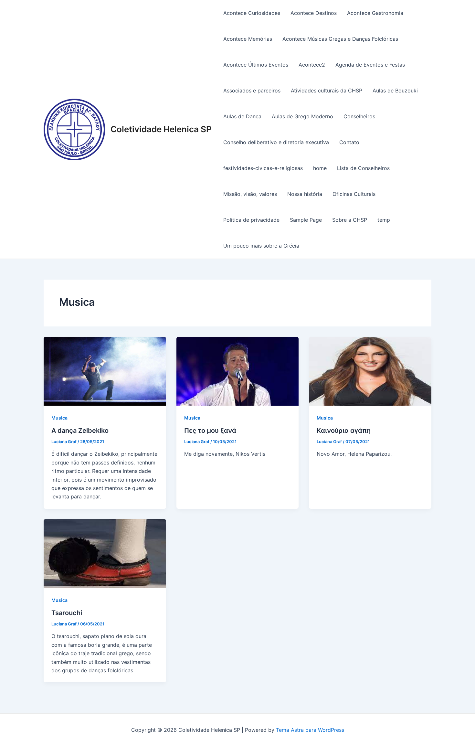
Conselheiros (359, 116)
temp (383, 220)
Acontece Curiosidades (251, 13)
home (320, 168)
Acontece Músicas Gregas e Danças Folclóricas (340, 39)
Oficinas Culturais (353, 194)
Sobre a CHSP (349, 220)
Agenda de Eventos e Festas (370, 64)
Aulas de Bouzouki (395, 90)
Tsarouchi (66, 613)
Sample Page (306, 220)
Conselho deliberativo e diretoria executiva (276, 142)
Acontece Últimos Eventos (255, 64)
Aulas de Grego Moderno (302, 116)
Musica (59, 418)
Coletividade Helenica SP (161, 129)
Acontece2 (312, 64)
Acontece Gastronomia (375, 13)
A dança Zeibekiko (80, 430)
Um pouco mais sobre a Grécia (261, 245)
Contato (349, 142)
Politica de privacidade (251, 220)
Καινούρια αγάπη (344, 430)
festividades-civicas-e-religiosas (263, 168)
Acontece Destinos (313, 13)
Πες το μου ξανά (210, 430)
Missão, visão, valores (250, 194)
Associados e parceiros (251, 90)
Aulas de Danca (242, 116)
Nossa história (304, 194)
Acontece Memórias (247, 39)
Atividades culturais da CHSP (326, 90)
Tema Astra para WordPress (310, 730)
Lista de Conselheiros (363, 168)
